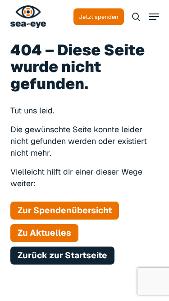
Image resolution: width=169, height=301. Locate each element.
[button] (154, 16)
